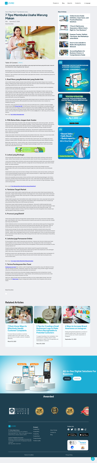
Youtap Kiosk (36, 436)
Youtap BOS (36, 431)
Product (35, 427)
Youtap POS (36, 429)
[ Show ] (20, 62)
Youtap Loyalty (37, 440)
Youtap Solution (37, 438)
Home (6, 11)
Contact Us (53, 432)
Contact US (77, 378)
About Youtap (53, 430)
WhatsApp (67, 378)
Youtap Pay (36, 434)
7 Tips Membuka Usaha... (22, 11)
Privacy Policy (69, 455)
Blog (11, 11)
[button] (56, 3)
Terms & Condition (29, 455)
